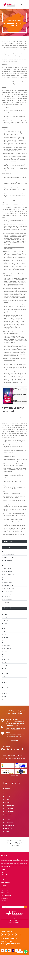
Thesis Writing (4, 903)
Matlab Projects (5, 874)
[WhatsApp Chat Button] (26, 952)
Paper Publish (4, 902)
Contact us (4, 879)
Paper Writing (3, 900)
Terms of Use (11, 922)
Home (3, 872)
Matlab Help (4, 877)
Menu (21, 5)
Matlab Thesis (5, 876)
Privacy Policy (17, 922)
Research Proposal (5, 898)
